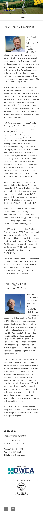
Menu (23, 17)
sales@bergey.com (18, 455)
